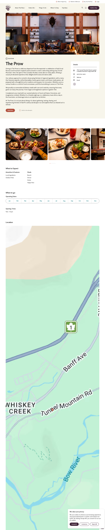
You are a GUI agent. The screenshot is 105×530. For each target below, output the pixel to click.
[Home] (8, 8)
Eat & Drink (11, 58)
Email (78, 80)
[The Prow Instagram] (74, 84)
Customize (84, 524)
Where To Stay (55, 8)
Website (79, 77)
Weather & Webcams (75, 1)
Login (98, 1)
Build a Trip (93, 8)
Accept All (74, 524)
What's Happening (62, 1)
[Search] (82, 8)
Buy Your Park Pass (88, 1)
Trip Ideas (64, 8)
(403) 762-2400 (81, 74)
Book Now (10, 110)
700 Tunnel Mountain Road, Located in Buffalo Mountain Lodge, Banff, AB (86, 70)
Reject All (94, 524)
